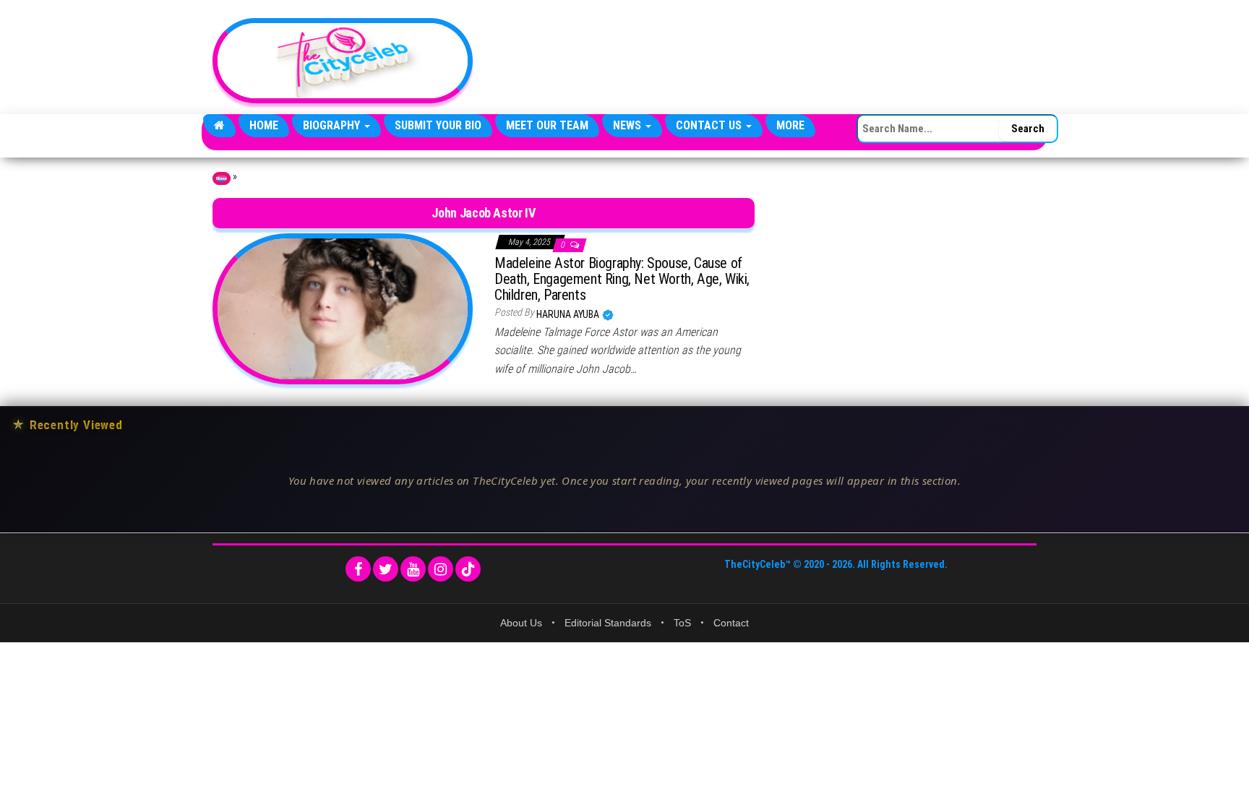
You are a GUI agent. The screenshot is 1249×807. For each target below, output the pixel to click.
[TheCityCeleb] (219, 125)
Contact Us (710, 125)
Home (263, 125)
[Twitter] (385, 569)
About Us (521, 623)
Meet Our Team (547, 125)
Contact (731, 623)
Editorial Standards (608, 623)
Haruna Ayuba (568, 314)
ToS (682, 623)
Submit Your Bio (438, 125)
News (628, 125)
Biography (333, 125)
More (790, 125)
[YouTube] (413, 569)
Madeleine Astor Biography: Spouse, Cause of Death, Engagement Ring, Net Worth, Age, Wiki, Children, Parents (622, 278)
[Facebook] (358, 569)
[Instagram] (440, 569)
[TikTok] (468, 569)
